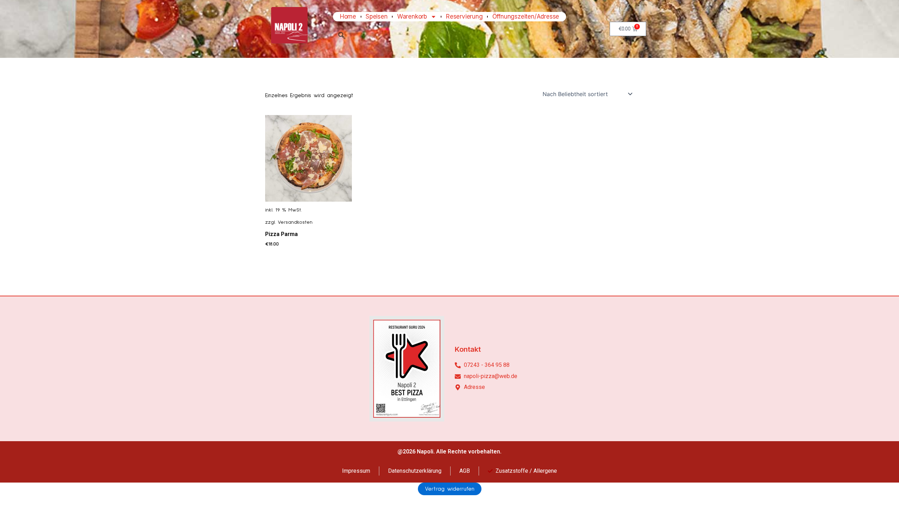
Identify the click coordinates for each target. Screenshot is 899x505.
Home (348, 17)
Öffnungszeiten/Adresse (525, 17)
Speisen (377, 17)
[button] (342, 37)
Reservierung (464, 17)
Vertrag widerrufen (449, 489)
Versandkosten (295, 222)
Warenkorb (412, 17)
